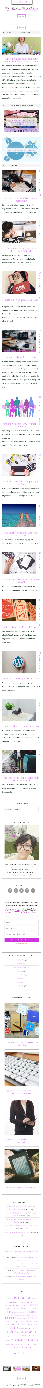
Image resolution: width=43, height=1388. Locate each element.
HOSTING (11, 1315)
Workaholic (20, 986)
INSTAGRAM (18, 1315)
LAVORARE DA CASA (28, 1315)
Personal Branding (20, 967)
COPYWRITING (23, 1305)
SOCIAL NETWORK (25, 1340)
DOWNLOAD (33, 1305)
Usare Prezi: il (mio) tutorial (21, 150)
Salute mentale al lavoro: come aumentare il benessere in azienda (21, 60)
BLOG (12, 1298)
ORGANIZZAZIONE (12, 1321)
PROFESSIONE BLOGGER (21, 1332)
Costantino (9, 1264)
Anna (7, 1251)
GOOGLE (16, 1312)
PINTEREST (13, 1328)
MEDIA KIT (23, 1318)
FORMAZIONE (21, 1309)
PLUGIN (21, 1328)
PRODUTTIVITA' (30, 1328)
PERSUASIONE (33, 1324)
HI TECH (32, 1312)
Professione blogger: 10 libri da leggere (21, 1188)
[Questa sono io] (22, 842)
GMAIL (10, 1312)
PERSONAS (25, 1324)
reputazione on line (13, 1336)
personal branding (13, 1324)
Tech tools (20, 978)
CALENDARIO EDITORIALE (23, 1302)
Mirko (7, 1277)
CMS (34, 1302)
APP (8, 1298)
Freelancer (20, 964)
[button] (21, 16)
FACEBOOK (12, 1308)
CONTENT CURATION (11, 1305)
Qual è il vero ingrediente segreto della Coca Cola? (21, 1226)
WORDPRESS (25, 1347)
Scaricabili (20, 971)
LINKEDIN (10, 1318)
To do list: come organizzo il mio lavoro (18, 1232)
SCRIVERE (23, 1336)
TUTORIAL (35, 1344)
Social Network (20, 975)
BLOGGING (23, 1297)
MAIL (17, 1318)
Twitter (15, 1347)
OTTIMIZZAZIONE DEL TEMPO (27, 1321)
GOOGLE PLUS (23, 1312)
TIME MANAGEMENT (16, 1344)
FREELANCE (31, 1309)
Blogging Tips (20, 960)
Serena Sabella (21, 8)
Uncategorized (20, 982)
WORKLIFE (21, 1353)
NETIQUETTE (32, 1318)
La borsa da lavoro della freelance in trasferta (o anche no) (21, 122)
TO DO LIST (27, 1344)
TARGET (7, 1344)
